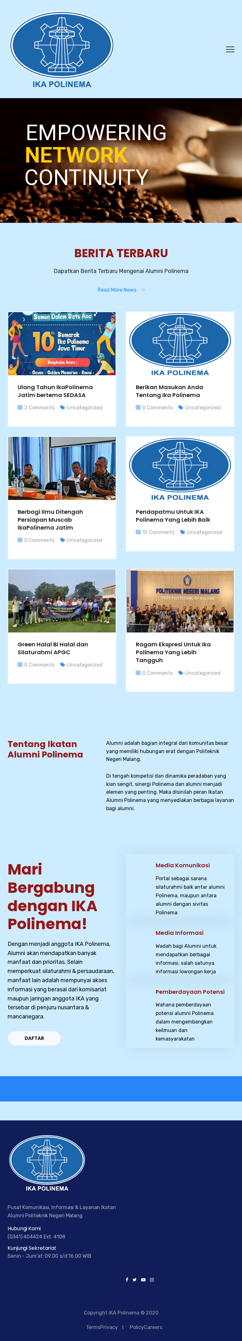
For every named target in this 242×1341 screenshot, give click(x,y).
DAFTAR (34, 1038)
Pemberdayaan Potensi (190, 992)
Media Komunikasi (183, 865)
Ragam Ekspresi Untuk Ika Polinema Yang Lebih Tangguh (173, 652)
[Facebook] (128, 1280)
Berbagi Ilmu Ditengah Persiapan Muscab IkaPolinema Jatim (50, 519)
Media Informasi (180, 933)
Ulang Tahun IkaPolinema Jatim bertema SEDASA (55, 391)
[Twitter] (134, 1280)
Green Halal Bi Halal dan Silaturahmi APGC (53, 648)
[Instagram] (151, 1280)
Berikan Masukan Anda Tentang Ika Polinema (169, 391)
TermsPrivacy (102, 1327)
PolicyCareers (146, 1327)
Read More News (117, 290)
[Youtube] (143, 1280)
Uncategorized (84, 408)
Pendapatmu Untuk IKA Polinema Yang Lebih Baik (173, 516)
